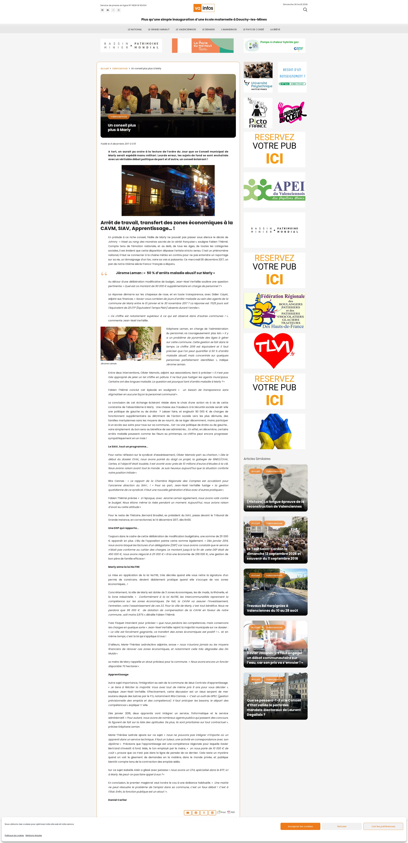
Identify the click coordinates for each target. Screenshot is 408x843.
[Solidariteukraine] (276, 431)
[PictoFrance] (258, 112)
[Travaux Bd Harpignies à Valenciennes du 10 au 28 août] (276, 592)
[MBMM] (132, 45)
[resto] (293, 112)
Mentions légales (34, 835)
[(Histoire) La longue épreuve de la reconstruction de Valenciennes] (276, 487)
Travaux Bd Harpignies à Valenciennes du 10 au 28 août (272, 608)
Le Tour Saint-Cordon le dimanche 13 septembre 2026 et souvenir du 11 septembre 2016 (274, 554)
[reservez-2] (276, 270)
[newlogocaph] (204, 45)
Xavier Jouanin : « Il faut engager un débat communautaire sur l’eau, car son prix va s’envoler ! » (275, 658)
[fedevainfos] (276, 310)
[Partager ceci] (196, 812)
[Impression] (276, 190)
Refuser (341, 826)
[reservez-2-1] (276, 149)
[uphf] (258, 77)
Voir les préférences (383, 826)
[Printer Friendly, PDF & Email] (226, 814)
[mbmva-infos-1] (276, 230)
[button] (305, 9)
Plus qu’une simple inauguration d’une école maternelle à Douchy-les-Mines (204, 19)
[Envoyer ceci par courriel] (188, 812)
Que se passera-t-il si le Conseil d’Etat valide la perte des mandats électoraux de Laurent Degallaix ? (274, 707)
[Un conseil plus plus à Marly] (168, 76)
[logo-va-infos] (204, 8)
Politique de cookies (14, 835)
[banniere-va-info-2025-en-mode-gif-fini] (276, 45)
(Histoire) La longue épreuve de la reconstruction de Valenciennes (275, 504)
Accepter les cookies (300, 826)
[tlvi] (276, 351)
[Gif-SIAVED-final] (293, 77)
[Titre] (102, 10)
